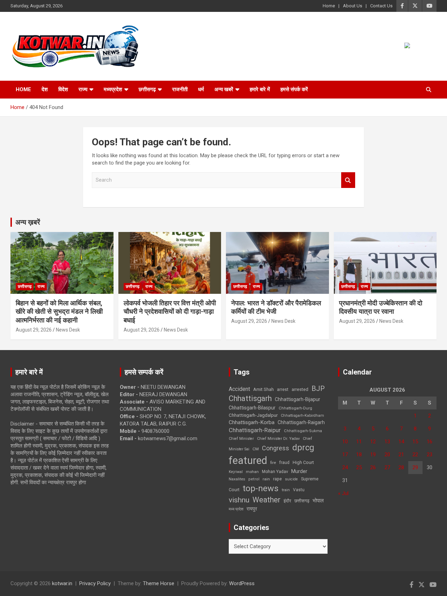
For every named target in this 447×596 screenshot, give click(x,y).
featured (248, 460)
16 (429, 441)
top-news (261, 488)
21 (401, 454)
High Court (303, 462)
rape (277, 478)
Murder (299, 471)
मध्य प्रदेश (236, 509)
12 (373, 441)
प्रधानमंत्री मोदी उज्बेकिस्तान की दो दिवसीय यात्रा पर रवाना (380, 307)
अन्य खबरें (223, 89)
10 (345, 441)
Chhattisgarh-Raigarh (301, 422)
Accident (239, 389)
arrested (300, 389)
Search (348, 180)
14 (401, 441)
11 (359, 441)
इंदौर (287, 500)
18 (359, 454)
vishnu (239, 500)
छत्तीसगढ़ (301, 500)
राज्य (83, 89)
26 (373, 467)
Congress (275, 448)
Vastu (299, 489)
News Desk (68, 330)
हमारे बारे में (260, 89)
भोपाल (318, 500)
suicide (291, 479)
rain (266, 479)
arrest (282, 389)
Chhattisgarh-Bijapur (297, 399)
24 (345, 467)
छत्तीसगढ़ (147, 89)
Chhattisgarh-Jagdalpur (253, 415)
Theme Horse (158, 583)
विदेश (63, 89)
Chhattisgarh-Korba (251, 422)
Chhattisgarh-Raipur (255, 430)
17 (345, 454)
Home (329, 5)
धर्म (201, 89)
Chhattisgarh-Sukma (303, 431)
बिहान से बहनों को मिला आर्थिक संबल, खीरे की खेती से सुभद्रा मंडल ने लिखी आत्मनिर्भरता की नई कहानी (59, 311)
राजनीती (180, 89)
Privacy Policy (95, 583)
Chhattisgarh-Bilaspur (252, 407)
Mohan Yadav (275, 471)
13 (387, 441)
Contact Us (381, 5)
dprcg (303, 447)
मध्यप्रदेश (113, 89)
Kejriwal (236, 472)
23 (429, 454)
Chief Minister (241, 438)
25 (359, 467)
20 (387, 454)
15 (415, 441)
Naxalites (237, 479)
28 (401, 467)
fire (273, 462)
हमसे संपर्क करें (294, 89)
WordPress (242, 583)
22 (415, 454)
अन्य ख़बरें (27, 222)
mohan (252, 472)
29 (415, 467)
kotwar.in (62, 583)
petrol (253, 479)
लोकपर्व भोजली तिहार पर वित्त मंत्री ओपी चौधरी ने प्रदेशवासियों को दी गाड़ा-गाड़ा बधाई (170, 311)
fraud (284, 462)
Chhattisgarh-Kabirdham (302, 415)
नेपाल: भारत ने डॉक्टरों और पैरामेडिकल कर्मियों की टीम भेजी (276, 307)
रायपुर (252, 508)
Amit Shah (263, 389)
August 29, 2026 (34, 330)
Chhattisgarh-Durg (295, 408)
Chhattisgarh (250, 398)
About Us (352, 5)
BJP (318, 388)
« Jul (343, 493)
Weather (266, 499)
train (286, 490)
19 (373, 454)
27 (387, 467)
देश (45, 89)
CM (255, 448)
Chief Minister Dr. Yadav (278, 438)
